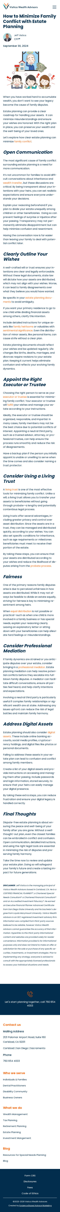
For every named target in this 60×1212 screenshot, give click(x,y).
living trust (11, 489)
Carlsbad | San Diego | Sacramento (24, 1048)
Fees (30, 1187)
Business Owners (12, 1097)
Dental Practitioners (14, 1085)
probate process (40, 566)
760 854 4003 (11, 1061)
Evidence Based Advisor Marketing (35, 1205)
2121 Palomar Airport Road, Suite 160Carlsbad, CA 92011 (24, 1039)
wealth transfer (12, 183)
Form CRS (30, 1175)
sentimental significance (18, 330)
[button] (54, 6)
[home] (20, 6)
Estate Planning (12, 1132)
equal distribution (21, 611)
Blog (5, 1160)
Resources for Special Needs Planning (24, 1155)
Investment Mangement (17, 1138)
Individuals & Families (15, 1079)
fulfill (10, 405)
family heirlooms (23, 326)
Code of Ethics (30, 1193)
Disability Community (15, 1091)
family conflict (23, 141)
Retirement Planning (14, 1126)
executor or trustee (15, 397)
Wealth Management (15, 1114)
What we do (12, 1108)
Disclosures (30, 1181)
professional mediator (31, 667)
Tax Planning (10, 1120)
